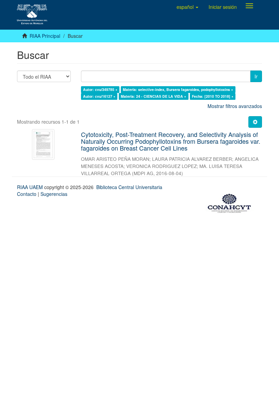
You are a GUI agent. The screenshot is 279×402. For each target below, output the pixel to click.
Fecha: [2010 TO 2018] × (212, 96)
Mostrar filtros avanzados (235, 106)
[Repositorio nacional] (231, 202)
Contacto (26, 193)
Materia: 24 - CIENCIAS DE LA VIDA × (153, 96)
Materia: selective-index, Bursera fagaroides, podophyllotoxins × (178, 89)
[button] (187, 7)
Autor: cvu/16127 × (99, 96)
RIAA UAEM (30, 187)
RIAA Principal (45, 35)
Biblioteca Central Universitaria (129, 187)
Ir (256, 76)
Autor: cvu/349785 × (100, 89)
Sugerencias (53, 193)
